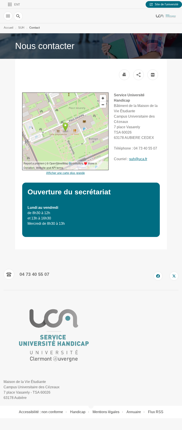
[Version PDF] (153, 75)
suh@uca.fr (138, 159)
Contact (34, 27)
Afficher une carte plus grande (65, 173)
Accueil (8, 27)
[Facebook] (158, 276)
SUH (21, 27)
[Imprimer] (124, 75)
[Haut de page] (6, 423)
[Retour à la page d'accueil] (166, 16)
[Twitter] (174, 276)
